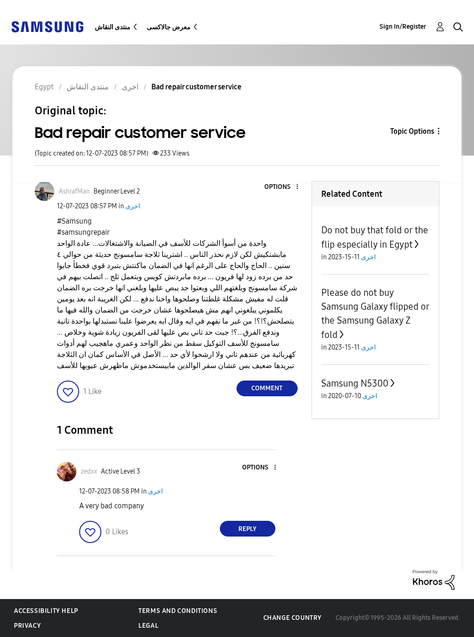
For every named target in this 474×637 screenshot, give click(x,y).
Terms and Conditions (177, 611)
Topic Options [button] (412, 131)
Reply (247, 529)
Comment (266, 388)
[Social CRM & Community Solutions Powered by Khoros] (434, 579)
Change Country (292, 618)
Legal (148, 626)
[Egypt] (47, 26)
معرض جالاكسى (169, 27)
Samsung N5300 (354, 383)
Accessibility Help (46, 611)
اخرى (132, 206)
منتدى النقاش (113, 27)
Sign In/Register (403, 27)
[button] (281, 187)
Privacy (27, 626)
